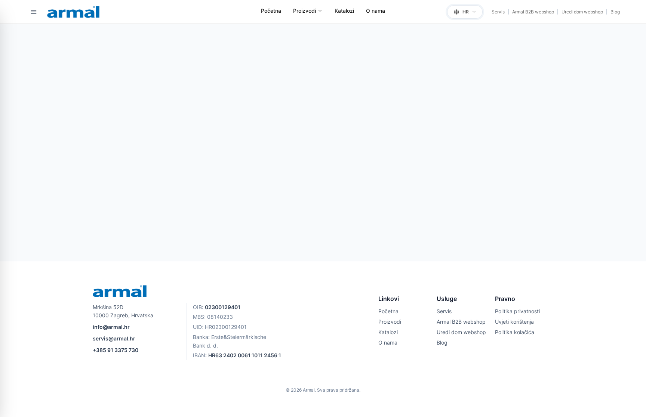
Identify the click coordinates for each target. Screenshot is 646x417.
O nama (375, 10)
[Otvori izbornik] (33, 11)
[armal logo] (73, 12)
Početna (271, 10)
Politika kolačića (514, 332)
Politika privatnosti (517, 311)
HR (465, 12)
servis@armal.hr (114, 338)
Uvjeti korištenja (514, 321)
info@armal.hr (111, 327)
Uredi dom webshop (582, 12)
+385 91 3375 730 (115, 350)
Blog (615, 12)
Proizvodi (304, 10)
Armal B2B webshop (533, 12)
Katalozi (344, 10)
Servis (498, 12)
